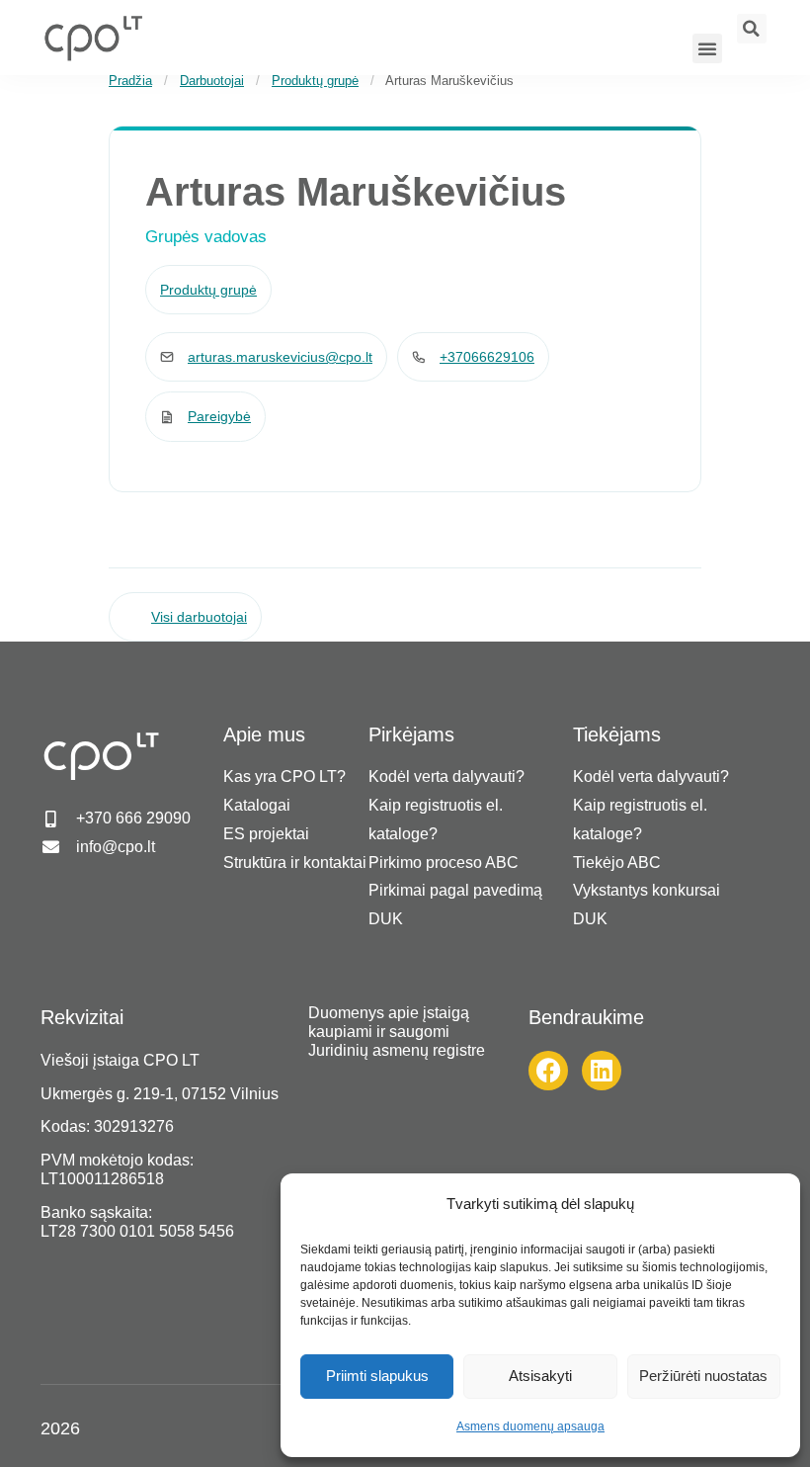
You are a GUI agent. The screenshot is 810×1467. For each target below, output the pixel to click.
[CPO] (92, 37)
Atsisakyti (540, 1375)
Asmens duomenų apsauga (530, 1426)
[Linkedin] (601, 1070)
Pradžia (130, 80)
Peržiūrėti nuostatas (703, 1375)
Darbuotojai (212, 80)
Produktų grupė (315, 80)
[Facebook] (548, 1070)
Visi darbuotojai (199, 617)
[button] (707, 48)
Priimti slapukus (377, 1375)
